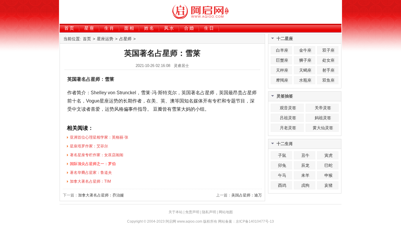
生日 (209, 28)
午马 (282, 175)
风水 (169, 28)
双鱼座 (328, 80)
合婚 (189, 28)
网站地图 (226, 212)
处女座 (328, 60)
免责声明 (192, 212)
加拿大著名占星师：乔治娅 (101, 195)
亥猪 (328, 185)
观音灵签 (288, 107)
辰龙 (305, 165)
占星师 (125, 38)
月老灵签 (288, 127)
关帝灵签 (323, 107)
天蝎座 (305, 70)
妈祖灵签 (323, 117)
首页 (69, 28)
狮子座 (305, 60)
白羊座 (282, 50)
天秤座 (282, 70)
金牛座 (305, 50)
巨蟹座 (282, 60)
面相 (129, 28)
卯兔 (282, 165)
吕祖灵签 (288, 117)
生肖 (109, 28)
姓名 (149, 28)
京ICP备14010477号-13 (255, 221)
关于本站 (176, 212)
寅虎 (328, 155)
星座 (89, 28)
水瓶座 (305, 80)
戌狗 (305, 185)
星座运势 (105, 38)
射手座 (328, 70)
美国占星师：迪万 (246, 195)
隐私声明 (209, 212)
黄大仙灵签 (323, 127)
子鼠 (282, 155)
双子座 (328, 50)
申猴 (328, 175)
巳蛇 (328, 165)
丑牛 (305, 155)
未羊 (305, 175)
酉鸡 (282, 185)
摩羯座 (282, 80)
